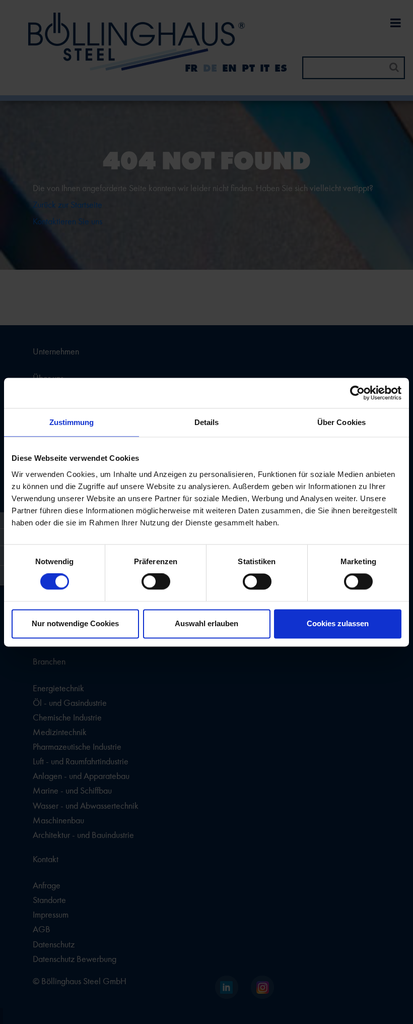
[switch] (156, 582)
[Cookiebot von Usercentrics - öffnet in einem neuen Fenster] (357, 392)
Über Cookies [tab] (341, 422)
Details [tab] (206, 422)
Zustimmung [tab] (71, 422)
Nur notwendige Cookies (75, 623)
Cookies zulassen (338, 623)
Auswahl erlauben (206, 623)
